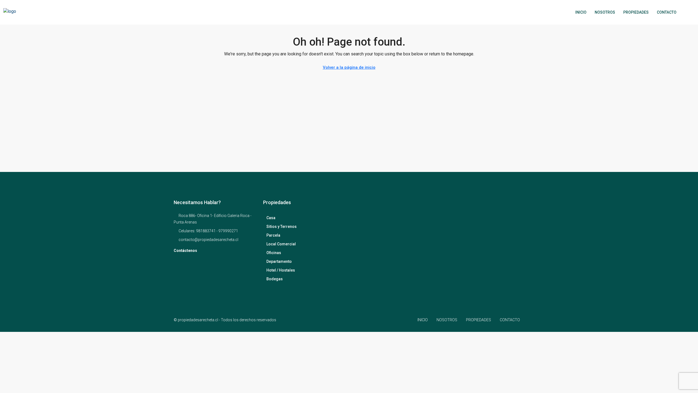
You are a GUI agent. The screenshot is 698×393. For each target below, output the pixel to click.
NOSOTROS (605, 12)
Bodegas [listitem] (274, 279)
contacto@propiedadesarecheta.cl (208, 239)
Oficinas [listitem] (273, 253)
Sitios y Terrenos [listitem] (281, 226)
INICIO (580, 12)
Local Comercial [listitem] (281, 244)
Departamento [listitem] (279, 261)
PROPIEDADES (636, 12)
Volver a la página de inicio (349, 67)
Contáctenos (185, 250)
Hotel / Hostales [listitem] (280, 270)
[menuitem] (686, 12)
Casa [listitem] (270, 218)
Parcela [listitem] (273, 235)
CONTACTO (666, 12)
